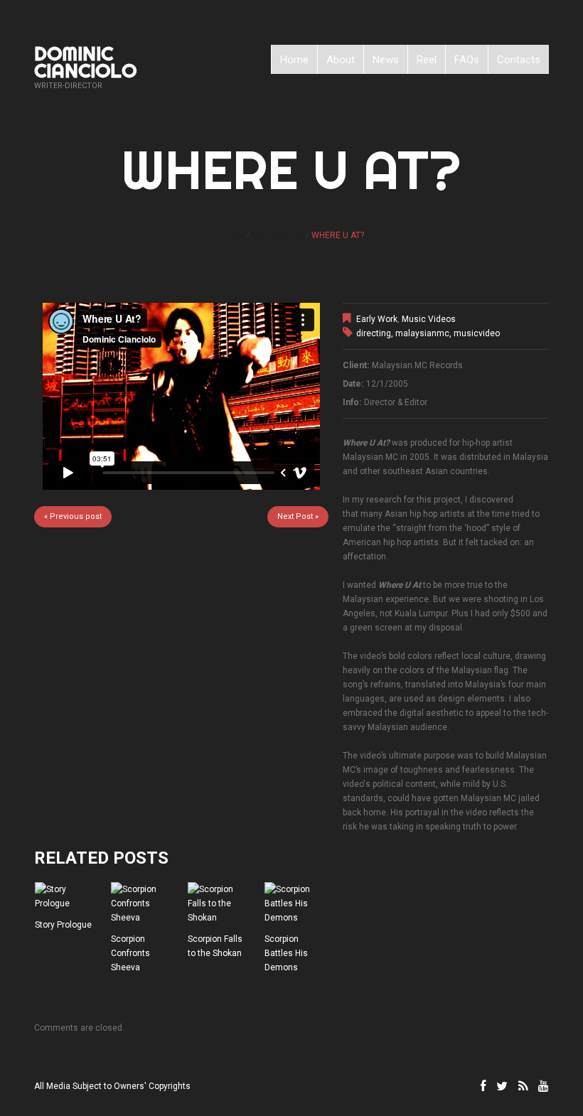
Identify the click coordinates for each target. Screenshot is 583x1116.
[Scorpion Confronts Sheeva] (143, 903)
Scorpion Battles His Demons (286, 953)
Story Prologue (63, 925)
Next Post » (298, 516)
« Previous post (73, 516)
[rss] (523, 1086)
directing (373, 333)
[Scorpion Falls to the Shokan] (220, 903)
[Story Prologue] (67, 896)
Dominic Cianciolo (85, 61)
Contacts (518, 59)
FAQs (466, 59)
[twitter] (502, 1086)
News (386, 59)
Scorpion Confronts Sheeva (130, 953)
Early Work (278, 235)
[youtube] (543, 1086)
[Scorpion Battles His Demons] (296, 903)
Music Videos (429, 319)
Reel (427, 59)
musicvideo (477, 333)
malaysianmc (422, 333)
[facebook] (483, 1086)
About (340, 59)
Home (294, 59)
